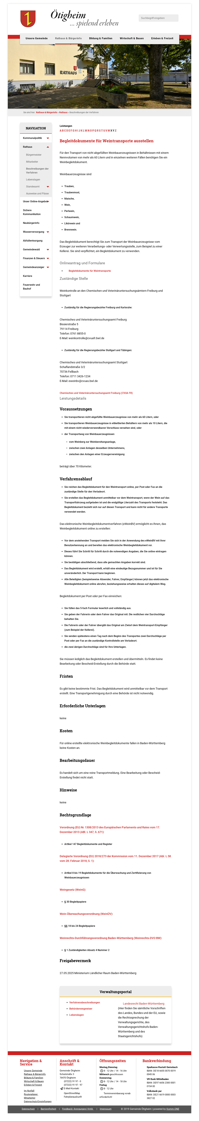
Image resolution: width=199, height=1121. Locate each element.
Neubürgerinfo (31, 223)
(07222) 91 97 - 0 (72, 1081)
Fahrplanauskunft (73, 1096)
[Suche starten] (174, 18)
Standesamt (32, 186)
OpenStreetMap (72, 1093)
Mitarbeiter (32, 161)
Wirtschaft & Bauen (132, 38)
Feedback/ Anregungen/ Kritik (78, 1109)
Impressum (105, 1109)
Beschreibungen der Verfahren (37, 170)
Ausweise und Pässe (37, 193)
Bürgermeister (33, 154)
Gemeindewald (31, 249)
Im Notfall (29, 1090)
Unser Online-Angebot (35, 201)
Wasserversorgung (33, 231)
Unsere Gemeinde (37, 38)
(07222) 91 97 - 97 (73, 1084)
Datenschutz (28, 1109)
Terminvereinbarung (114, 1093)
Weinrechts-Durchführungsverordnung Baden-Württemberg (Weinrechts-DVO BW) (110, 938)
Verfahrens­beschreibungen (84, 1002)
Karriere (27, 276)
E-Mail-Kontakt (71, 1088)
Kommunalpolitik (32, 138)
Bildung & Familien (100, 38)
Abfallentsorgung (32, 240)
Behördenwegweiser (80, 1008)
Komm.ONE (173, 1109)
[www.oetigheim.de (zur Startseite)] (70, 28)
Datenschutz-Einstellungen (37, 1101)
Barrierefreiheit (48, 1109)
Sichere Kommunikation (32, 212)
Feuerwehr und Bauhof (31, 286)
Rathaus (63, 112)
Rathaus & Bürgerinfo (68, 38)
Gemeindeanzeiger (33, 267)
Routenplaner (31, 1094)
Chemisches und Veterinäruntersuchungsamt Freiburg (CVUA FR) (96, 393)
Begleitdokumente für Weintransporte (90, 270)
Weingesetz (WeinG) (72, 889)
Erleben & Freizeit (162, 38)
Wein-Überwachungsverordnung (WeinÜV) (86, 913)
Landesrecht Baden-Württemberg (143, 1003)
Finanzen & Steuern (34, 258)
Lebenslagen (33, 179)
